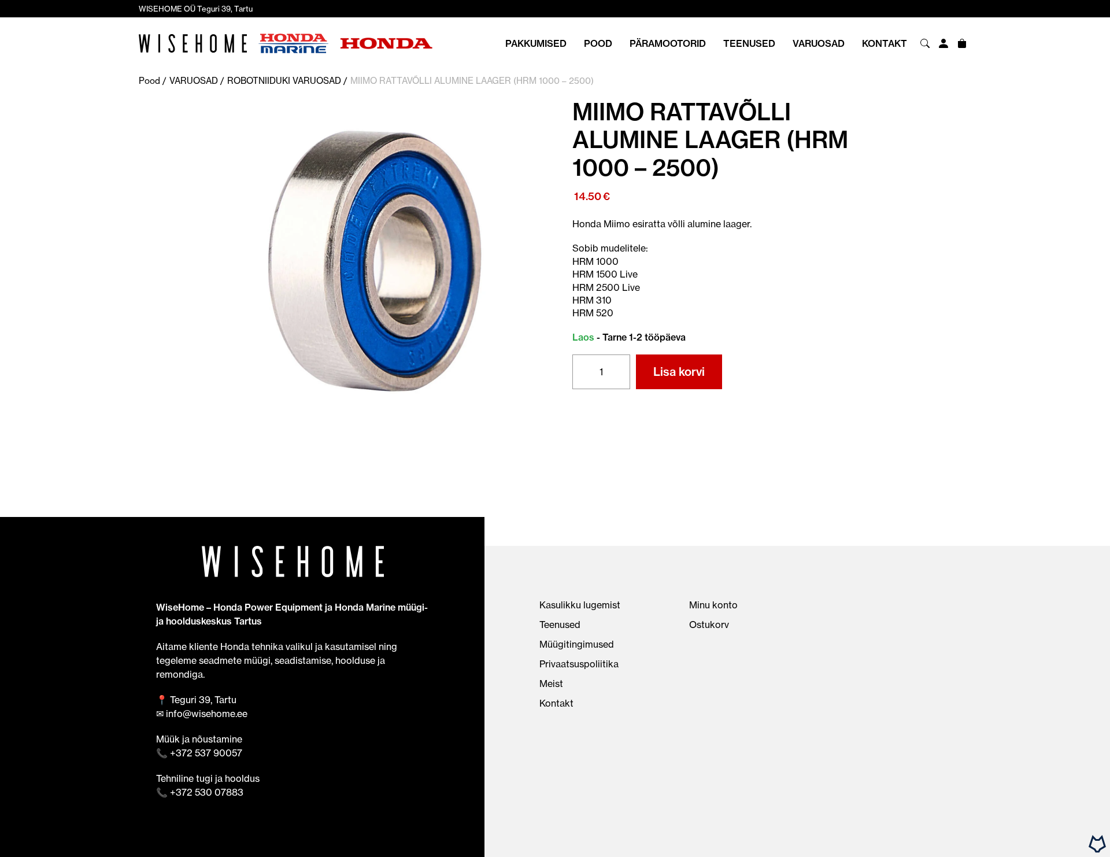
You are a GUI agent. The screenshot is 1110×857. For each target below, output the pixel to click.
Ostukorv (709, 624)
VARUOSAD (819, 43)
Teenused (749, 43)
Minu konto (713, 605)
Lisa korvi (679, 371)
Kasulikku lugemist (579, 605)
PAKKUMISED (536, 43)
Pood (598, 43)
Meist (551, 683)
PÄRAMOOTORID (668, 43)
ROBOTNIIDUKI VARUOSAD (284, 80)
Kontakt (884, 43)
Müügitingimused (576, 644)
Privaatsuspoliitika (579, 664)
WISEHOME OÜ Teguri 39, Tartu (196, 8)
